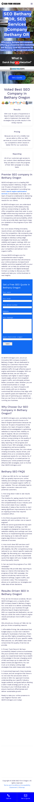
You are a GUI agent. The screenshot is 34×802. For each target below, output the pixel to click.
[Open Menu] (32, 3)
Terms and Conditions (12, 785)
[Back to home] (10, 3)
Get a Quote (17, 78)
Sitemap (22, 787)
